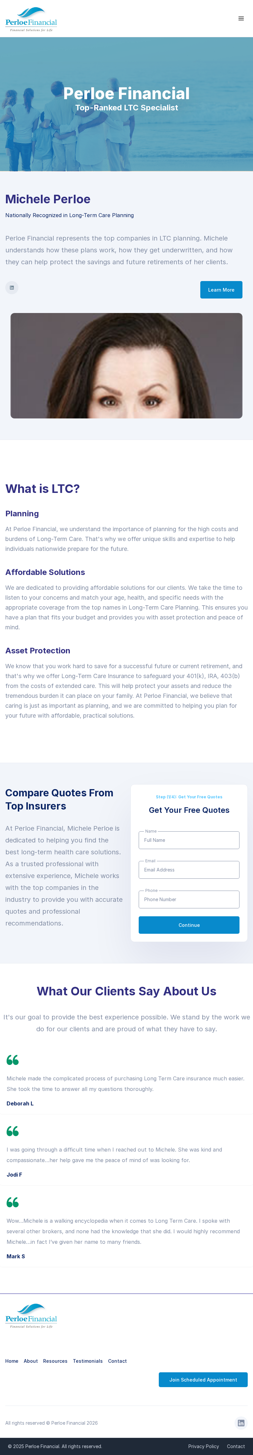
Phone (151, 890)
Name (150, 831)
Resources (55, 1361)
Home (11, 1361)
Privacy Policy (203, 1446)
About (31, 1361)
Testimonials (88, 1361)
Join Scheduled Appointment (203, 1380)
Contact (117, 1361)
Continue (189, 925)
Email (150, 860)
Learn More (221, 290)
